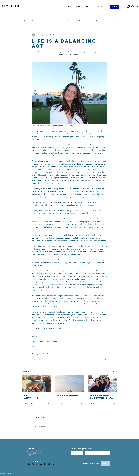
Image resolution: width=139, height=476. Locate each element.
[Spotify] (28, 464)
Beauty (34, 21)
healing (54, 342)
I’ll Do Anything (31, 396)
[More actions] (106, 35)
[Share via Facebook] (33, 354)
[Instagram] (32, 464)
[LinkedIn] (45, 464)
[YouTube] (41, 464)
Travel (42, 21)
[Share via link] (48, 354)
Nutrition (79, 21)
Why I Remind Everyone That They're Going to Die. (101, 396)
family (35, 342)
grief (41, 342)
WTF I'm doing (67, 395)
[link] (128, 6)
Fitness (88, 21)
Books (50, 21)
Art (96, 21)
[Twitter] (53, 464)
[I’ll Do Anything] (36, 383)
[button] (115, 21)
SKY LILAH (10, 6)
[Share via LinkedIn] (43, 354)
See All (115, 371)
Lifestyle (59, 21)
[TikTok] (49, 464)
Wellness (69, 21)
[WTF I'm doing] (69, 383)
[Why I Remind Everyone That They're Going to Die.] (102, 383)
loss (48, 342)
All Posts (25, 21)
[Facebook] (37, 464)
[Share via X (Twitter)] (38, 354)
